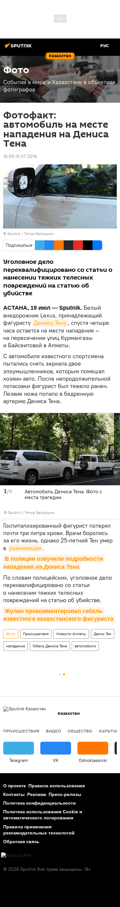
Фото (10, 633)
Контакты (14, 794)
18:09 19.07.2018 (20, 156)
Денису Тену (50, 322)
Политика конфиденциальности (39, 803)
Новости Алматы (71, 633)
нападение (15, 646)
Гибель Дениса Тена (50, 646)
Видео (53, 731)
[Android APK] (16, 855)
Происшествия (36, 633)
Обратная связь (21, 841)
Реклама (36, 794)
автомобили (85, 646)
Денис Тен (102, 633)
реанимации (25, 548)
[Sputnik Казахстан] (19, 48)
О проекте (14, 785)
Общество (80, 731)
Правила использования (56, 785)
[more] (113, 512)
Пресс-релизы (65, 794)
